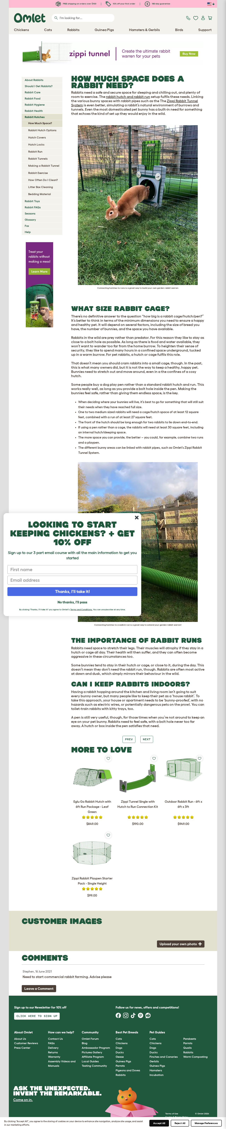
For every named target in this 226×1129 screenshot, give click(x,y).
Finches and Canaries (164, 1056)
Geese (120, 1056)
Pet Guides (157, 1032)
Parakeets (189, 1038)
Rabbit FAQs (33, 207)
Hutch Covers (37, 137)
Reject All (180, 1123)
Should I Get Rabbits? (38, 86)
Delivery (53, 1047)
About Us (20, 1038)
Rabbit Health (34, 110)
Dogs (119, 1047)
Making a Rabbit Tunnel (43, 165)
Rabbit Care (32, 92)
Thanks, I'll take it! (72, 591)
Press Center (22, 1047)
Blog (84, 1043)
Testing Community (94, 1065)
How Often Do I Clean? (43, 179)
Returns (53, 1052)
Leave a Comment (38, 989)
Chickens (121, 1043)
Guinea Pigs (123, 1061)
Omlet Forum (90, 1038)
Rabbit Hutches (35, 117)
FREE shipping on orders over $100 (79, 3)
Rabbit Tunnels (37, 158)
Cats (119, 1038)
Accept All (159, 1123)
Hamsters (156, 1070)
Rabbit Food (32, 98)
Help (28, 232)
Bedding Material (39, 194)
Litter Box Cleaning (40, 187)
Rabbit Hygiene (35, 104)
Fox (27, 225)
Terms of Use (171, 1113)
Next (147, 739)
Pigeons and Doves (128, 1070)
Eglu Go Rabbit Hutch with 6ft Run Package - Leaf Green (92, 807)
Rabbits (121, 1074)
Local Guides (90, 1061)
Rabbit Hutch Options (42, 130)
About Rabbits (34, 79)
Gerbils (154, 1061)
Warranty (54, 1056)
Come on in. (23, 1100)
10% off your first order (123, 3)
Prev (129, 739)
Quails (187, 1047)
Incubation (156, 1074)
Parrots (120, 1065)
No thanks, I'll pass (72, 602)
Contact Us (55, 1038)
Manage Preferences (206, 1123)
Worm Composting (195, 1056)
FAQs (51, 1043)
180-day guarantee (160, 3)
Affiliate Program (93, 1056)
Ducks (120, 1052)
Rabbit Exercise (38, 172)
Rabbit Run (35, 151)
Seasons (30, 213)
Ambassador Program (96, 1047)
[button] (181, 1033)
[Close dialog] (137, 517)
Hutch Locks (36, 144)
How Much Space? (40, 123)
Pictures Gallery (92, 1052)
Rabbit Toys (32, 201)
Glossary (30, 219)
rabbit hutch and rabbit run (128, 97)
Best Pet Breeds (127, 1032)
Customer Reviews (26, 1043)
